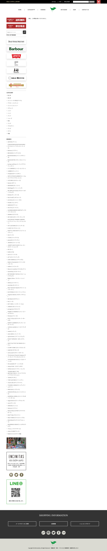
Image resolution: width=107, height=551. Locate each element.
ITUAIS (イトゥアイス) (13, 237)
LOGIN (60, 1)
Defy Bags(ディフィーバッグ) (15, 188)
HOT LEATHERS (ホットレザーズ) (16, 225)
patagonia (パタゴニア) (14, 309)
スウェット (10, 108)
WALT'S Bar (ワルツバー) (14, 415)
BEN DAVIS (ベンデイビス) (14, 153)
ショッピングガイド (85, 524)
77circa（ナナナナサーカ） (14, 428)
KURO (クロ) (11, 252)
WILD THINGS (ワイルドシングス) (16, 417)
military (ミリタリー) (13, 282)
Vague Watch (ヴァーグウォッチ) (16, 400)
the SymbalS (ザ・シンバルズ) (15, 364)
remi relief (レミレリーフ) (14, 334)
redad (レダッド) (12, 331)
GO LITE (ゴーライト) (13, 207)
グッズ (9, 128)
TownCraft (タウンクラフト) (15, 382)
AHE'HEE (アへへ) (12, 142)
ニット (9, 113)
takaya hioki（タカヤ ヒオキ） (15, 366)
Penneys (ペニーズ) (13, 316)
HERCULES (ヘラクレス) (14, 389)
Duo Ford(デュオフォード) (14, 197)
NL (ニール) (10, 301)
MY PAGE (54, 1)
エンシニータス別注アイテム (15, 100)
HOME (19, 9)
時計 (9, 121)
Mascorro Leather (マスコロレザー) (17, 269)
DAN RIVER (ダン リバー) (14, 185)
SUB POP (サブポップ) (13, 350)
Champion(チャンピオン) (14, 173)
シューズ (10, 118)
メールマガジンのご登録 (22, 524)
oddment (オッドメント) (14, 306)
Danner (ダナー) (12, 183)
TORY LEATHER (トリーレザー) (15, 380)
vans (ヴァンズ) (12, 403)
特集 (9, 133)
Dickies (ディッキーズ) (13, 195)
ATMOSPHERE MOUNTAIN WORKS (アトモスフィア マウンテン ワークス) (16, 146)
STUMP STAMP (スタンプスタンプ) (16, 347)
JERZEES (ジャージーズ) (14, 242)
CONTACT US (85, 9)
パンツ (9, 115)
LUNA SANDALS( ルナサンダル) (15, 259)
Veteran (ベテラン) (12, 408)
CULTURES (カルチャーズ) (14, 180)
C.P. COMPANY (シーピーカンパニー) (17, 168)
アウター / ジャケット (13, 103)
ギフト (9, 131)
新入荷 (9, 95)
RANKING (43, 9)
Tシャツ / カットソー (13, 105)
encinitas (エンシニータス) (14, 200)
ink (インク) (11, 235)
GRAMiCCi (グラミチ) (13, 214)
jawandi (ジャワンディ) (13, 240)
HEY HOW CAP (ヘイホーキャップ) (16, 217)
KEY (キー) (10, 249)
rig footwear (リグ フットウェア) (16, 336)
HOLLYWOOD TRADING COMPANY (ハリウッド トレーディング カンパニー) (17, 221)
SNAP (74, 9)
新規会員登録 (67, 1)
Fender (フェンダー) (13, 202)
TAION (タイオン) (12, 377)
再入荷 (9, 98)
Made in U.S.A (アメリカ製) (14, 434)
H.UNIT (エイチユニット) (14, 228)
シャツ (9, 110)
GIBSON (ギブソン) (12, 205)
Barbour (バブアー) (12, 150)
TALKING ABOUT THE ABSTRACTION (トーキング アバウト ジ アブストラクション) (17, 373)
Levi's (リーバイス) (12, 254)
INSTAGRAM (64, 9)
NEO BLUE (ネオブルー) (13, 299)
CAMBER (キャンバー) (13, 171)
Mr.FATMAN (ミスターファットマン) (16, 292)
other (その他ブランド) (13, 431)
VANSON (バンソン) (13, 405)
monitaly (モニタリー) (13, 285)
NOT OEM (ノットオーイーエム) (16, 304)
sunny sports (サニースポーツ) (15, 352)
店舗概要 (53, 524)
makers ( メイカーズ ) (13, 266)
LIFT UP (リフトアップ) (13, 257)
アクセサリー (11, 126)
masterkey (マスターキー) (14, 271)
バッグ (9, 123)
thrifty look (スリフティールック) (16, 369)
